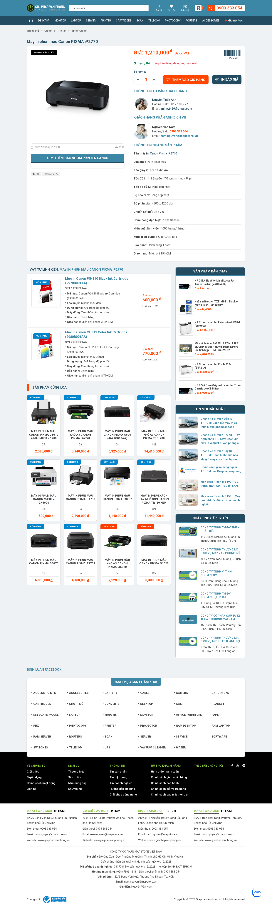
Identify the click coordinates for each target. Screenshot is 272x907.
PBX (36, 725)
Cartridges (123, 20)
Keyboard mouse (46, 714)
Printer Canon (79, 30)
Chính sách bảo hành (165, 783)
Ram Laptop (220, 725)
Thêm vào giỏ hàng (188, 80)
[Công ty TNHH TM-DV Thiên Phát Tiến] (188, 531)
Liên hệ (31, 788)
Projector (148, 725)
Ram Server (42, 736)
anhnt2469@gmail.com (176, 108)
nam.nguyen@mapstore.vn (179, 136)
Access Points (44, 693)
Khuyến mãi (235, 20)
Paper (216, 714)
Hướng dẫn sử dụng (122, 788)
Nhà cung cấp (77, 783)
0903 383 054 (172, 871)
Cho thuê (76, 703)
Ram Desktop (186, 725)
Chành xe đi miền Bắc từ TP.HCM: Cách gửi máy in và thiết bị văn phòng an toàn (219, 423)
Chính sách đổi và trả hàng (168, 788)
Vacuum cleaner (153, 747)
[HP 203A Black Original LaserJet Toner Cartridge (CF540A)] (186, 286)
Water (181, 747)
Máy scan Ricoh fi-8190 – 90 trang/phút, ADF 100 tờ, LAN (219, 483)
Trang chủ (33, 30)
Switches (40, 747)
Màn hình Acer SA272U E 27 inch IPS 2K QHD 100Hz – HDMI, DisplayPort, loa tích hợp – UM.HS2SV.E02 (217, 347)
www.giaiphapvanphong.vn (54, 840)
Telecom (154, 20)
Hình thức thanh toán (165, 771)
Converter (113, 703)
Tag (37, 174)
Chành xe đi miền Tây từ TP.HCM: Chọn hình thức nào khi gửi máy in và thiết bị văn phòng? (219, 455)
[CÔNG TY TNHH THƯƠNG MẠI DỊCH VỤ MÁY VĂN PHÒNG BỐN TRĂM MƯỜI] (188, 553)
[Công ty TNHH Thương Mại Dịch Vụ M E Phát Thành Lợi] (188, 641)
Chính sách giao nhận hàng (169, 777)
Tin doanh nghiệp (121, 783)
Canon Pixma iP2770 (163, 153)
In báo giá (229, 79)
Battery (111, 693)
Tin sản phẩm (118, 771)
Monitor (60, 20)
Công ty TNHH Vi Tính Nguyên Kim (216, 573)
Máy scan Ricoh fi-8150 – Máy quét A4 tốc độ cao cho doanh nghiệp (220, 500)
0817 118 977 (179, 104)
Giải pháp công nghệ (123, 794)
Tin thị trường (118, 777)
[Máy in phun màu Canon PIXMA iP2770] (77, 97)
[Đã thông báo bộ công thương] (54, 899)
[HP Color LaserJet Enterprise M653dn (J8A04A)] (186, 328)
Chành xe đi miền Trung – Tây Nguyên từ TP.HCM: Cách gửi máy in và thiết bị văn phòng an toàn (220, 439)
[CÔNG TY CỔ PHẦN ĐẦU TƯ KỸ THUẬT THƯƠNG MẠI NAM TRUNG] (188, 619)
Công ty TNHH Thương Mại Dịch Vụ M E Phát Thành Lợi (220, 639)
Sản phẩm (74, 777)
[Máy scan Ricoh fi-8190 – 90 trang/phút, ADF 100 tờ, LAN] (188, 485)
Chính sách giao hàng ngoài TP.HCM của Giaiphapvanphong (221, 469)
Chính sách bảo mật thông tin (170, 794)
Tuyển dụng (34, 777)
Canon (48, 30)
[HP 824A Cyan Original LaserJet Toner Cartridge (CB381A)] (186, 391)
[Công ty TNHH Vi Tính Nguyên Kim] (188, 575)
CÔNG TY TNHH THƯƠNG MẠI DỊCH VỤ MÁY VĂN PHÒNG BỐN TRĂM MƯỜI (221, 553)
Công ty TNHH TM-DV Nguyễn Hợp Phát (216, 595)
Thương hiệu (76, 771)
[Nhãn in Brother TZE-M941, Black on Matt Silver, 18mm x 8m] (186, 307)
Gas (179, 703)
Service (182, 736)
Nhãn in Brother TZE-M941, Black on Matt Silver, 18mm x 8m (217, 303)
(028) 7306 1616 (126, 871)
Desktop (44, 20)
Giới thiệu (33, 771)
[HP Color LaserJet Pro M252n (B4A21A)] (186, 370)
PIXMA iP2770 (51, 174)
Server (91, 20)
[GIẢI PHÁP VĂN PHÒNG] (46, 8)
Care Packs (220, 693)
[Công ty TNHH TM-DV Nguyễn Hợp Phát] (188, 597)
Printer (106, 20)
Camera (182, 693)
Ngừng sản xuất (44, 52)
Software (219, 736)
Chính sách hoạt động (41, 783)
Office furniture (189, 714)
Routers (191, 20)
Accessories (210, 20)
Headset (217, 703)
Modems (111, 714)
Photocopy (173, 20)
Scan (140, 20)
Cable (145, 693)
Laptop (76, 20)
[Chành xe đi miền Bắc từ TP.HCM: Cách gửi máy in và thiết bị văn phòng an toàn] (188, 422)
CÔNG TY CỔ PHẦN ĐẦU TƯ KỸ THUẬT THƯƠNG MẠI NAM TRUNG (220, 619)
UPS (107, 747)
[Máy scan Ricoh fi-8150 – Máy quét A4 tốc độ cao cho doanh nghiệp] (188, 500)
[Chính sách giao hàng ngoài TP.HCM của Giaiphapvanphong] (188, 471)
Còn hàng (41, 282)
